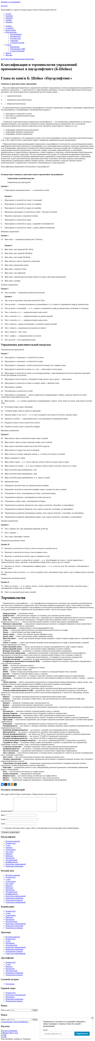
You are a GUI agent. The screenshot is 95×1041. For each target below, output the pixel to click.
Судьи (8, 845)
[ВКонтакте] (2, 784)
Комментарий (7, 811)
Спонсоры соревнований (15, 902)
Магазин (9, 55)
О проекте (10, 28)
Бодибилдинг (15, 36)
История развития (13, 841)
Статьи (8, 45)
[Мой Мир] (8, 784)
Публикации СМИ (17, 49)
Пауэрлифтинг (16, 34)
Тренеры (9, 847)
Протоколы (10, 858)
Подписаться (82, 1034)
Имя (3, 815)
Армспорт (14, 40)
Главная (9, 26)
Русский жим (15, 38)
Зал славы (9, 852)
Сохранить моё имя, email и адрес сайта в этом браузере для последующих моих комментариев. (41, 828)
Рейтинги (9, 856)
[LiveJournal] (15, 784)
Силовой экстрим (17, 43)
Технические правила (14, 900)
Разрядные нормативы (14, 866)
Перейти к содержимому (11, 2)
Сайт (3, 824)
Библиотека (14, 47)
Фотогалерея (11, 30)
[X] (5, 784)
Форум (8, 53)
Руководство (11, 843)
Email (4, 819)
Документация (11, 860)
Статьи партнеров (17, 51)
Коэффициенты (12, 862)
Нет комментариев (17, 59)
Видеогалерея (11, 32)
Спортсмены (11, 850)
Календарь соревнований (16, 864)
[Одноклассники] (12, 784)
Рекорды (9, 854)
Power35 (4, 6)
